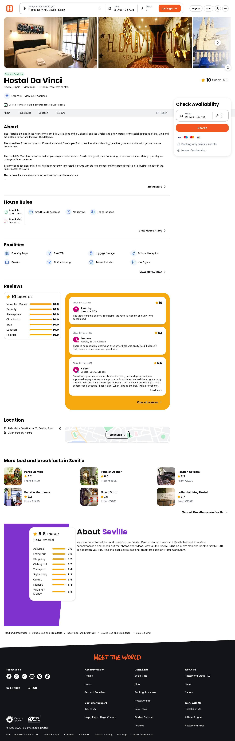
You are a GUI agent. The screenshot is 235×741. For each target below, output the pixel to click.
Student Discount (144, 717)
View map (29, 87)
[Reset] (100, 8)
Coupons (69, 734)
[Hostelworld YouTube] (32, 676)
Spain (16, 87)
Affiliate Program (194, 717)
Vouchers (84, 734)
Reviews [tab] (60, 112)
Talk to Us (90, 709)
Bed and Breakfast (14, 74)
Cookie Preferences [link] (142, 734)
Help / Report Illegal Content (100, 717)
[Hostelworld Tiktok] (47, 676)
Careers (189, 692)
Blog (137, 684)
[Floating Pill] (218, 42)
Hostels (89, 675)
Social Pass (141, 675)
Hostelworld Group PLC (197, 675)
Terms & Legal (51, 734)
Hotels (88, 684)
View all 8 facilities (35, 96)
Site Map (122, 734)
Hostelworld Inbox (195, 725)
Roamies (139, 725)
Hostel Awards (142, 700)
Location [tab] (43, 112)
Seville (8, 87)
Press (188, 684)
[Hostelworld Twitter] (16, 676)
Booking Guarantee (145, 692)
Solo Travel (141, 709)
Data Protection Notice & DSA (22, 734)
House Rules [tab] (24, 112)
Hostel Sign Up (193, 709)
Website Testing (103, 734)
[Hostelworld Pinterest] (39, 676)
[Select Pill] (218, 8)
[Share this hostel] (228, 67)
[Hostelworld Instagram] (24, 676)
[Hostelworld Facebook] (9, 676)
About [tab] (7, 112)
